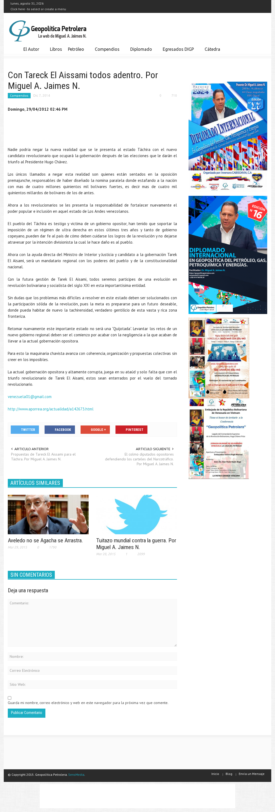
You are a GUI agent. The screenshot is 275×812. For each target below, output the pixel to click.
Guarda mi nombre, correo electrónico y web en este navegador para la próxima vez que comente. (88, 702)
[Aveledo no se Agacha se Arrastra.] (48, 514)
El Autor (29, 51)
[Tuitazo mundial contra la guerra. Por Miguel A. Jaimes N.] (136, 514)
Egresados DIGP (177, 51)
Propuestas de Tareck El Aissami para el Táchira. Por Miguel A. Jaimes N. (43, 456)
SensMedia (76, 775)
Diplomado (139, 51)
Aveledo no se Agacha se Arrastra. (45, 540)
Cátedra (212, 49)
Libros (56, 49)
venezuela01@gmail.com (30, 396)
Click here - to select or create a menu (38, 9)
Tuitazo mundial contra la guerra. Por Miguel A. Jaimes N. (136, 543)
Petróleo (74, 51)
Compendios (106, 51)
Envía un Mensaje (252, 774)
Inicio (215, 774)
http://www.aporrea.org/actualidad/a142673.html (50, 409)
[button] (261, 48)
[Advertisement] (105, 130)
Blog (229, 774)
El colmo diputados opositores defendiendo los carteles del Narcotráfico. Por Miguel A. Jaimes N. (139, 459)
